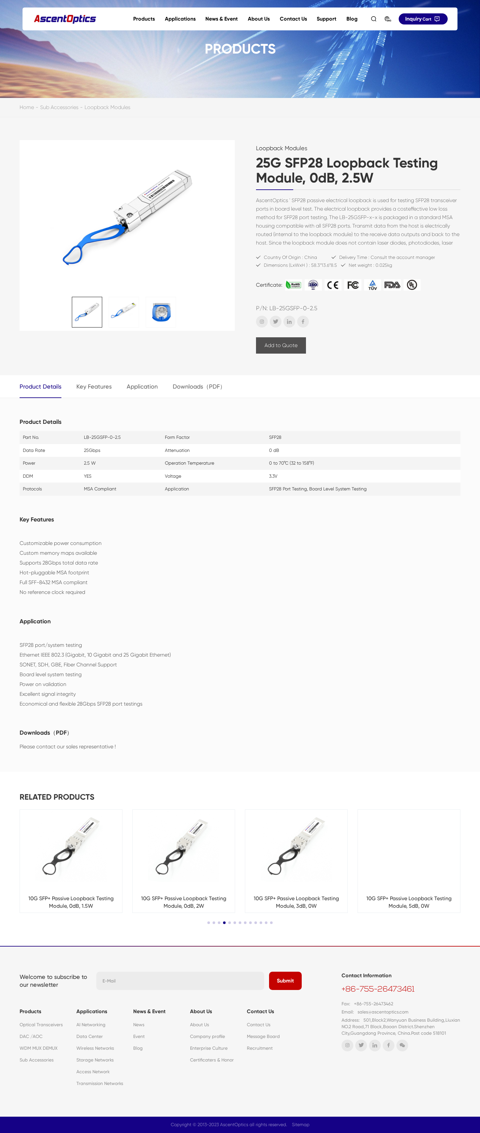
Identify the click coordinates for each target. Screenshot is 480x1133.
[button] (208, 922)
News (138, 1024)
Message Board (263, 1036)
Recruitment (260, 1048)
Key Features (94, 386)
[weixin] (402, 1045)
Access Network (93, 1071)
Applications (180, 19)
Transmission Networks (99, 1083)
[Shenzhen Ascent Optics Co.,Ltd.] (65, 19)
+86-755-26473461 (378, 990)
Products (144, 19)
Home (27, 107)
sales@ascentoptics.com (383, 1011)
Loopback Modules (107, 107)
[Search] (373, 19)
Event (139, 1036)
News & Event (221, 19)
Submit (285, 981)
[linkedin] (289, 321)
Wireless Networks (95, 1048)
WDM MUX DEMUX (38, 1048)
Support (326, 19)
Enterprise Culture (209, 1048)
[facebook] (303, 321)
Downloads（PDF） (199, 386)
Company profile (207, 1036)
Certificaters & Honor (212, 1059)
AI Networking (90, 1024)
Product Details (40, 386)
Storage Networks (95, 1059)
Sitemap (301, 1124)
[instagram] (262, 321)
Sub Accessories (59, 107)
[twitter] (275, 321)
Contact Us (293, 19)
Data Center (89, 1036)
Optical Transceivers (41, 1024)
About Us (259, 19)
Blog (352, 19)
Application (142, 386)
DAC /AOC (31, 1036)
